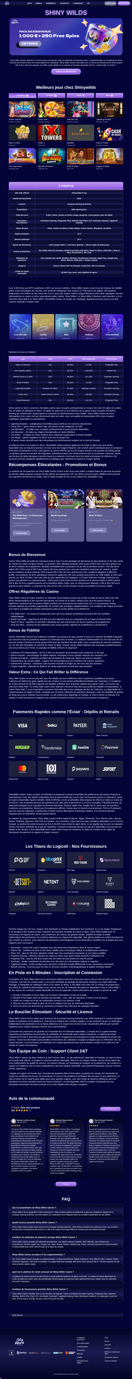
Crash (79, 95)
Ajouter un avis (110, 1109)
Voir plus (66, 1184)
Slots (108, 95)
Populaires (21, 95)
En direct (49, 95)
